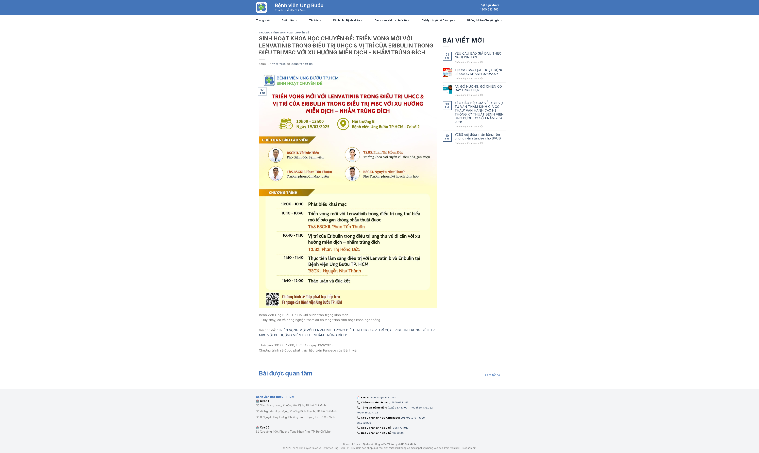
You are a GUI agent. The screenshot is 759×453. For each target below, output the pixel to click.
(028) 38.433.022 (422, 407)
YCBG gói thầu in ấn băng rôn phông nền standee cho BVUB (478, 136)
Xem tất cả (492, 375)
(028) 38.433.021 (398, 407)
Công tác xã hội (302, 64)
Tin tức (314, 20)
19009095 (398, 432)
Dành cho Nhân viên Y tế (391, 20)
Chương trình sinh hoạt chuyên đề (284, 32)
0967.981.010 (408, 417)
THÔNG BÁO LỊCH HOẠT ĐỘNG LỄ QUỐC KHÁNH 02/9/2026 (479, 72)
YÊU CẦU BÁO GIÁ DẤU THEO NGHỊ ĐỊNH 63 (478, 55)
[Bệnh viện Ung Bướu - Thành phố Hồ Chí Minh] (261, 7)
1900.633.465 (400, 402)
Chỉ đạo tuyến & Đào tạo (437, 20)
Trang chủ (263, 20)
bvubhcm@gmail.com (383, 397)
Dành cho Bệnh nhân (346, 20)
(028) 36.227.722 (367, 412)
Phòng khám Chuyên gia (483, 20)
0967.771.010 (400, 427)
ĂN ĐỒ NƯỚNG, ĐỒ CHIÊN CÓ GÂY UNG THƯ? (478, 88)
